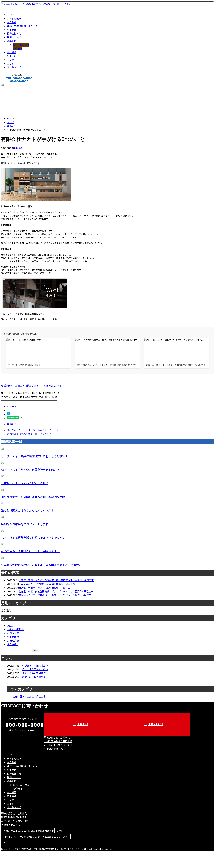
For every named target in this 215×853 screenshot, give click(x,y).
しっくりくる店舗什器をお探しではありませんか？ (33, 537)
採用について (14, 37)
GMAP (60, 830)
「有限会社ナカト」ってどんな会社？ (24, 483)
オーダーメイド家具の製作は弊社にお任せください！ (34, 456)
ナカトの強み (14, 18)
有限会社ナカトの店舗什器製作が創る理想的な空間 (33, 497)
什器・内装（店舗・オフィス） (23, 26)
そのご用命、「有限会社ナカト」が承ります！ (30, 551)
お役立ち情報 (15, 629)
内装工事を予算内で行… (35, 669)
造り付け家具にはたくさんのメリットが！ (27, 510)
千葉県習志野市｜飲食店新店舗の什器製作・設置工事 (47, 584)
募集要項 (11, 41)
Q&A (10, 625)
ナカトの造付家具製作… (35, 673)
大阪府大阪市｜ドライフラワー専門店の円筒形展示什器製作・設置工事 (56, 580)
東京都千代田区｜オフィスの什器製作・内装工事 (44, 587)
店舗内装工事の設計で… (35, 677)
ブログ (10, 59)
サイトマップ (14, 67)
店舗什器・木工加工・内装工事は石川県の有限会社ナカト (31, 385)
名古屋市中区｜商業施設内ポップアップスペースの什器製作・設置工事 (56, 591)
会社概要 (11, 52)
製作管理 (17, 48)
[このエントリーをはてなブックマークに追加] (8, 414)
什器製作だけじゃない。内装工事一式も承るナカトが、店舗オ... (41, 565)
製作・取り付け (21, 45)
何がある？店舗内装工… (35, 665)
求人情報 (12, 644)
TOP (9, 15)
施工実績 (11, 29)
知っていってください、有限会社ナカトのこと (30, 469)
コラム (10, 63)
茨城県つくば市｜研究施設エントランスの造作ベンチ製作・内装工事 (55, 595)
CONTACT (11, 85)
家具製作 (11, 22)
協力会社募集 (14, 33)
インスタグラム (47, 242)
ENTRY (82, 724)
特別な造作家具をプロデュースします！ (26, 524)
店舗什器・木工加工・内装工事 (29, 696)
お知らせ (13, 633)
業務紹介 (17, 148)
